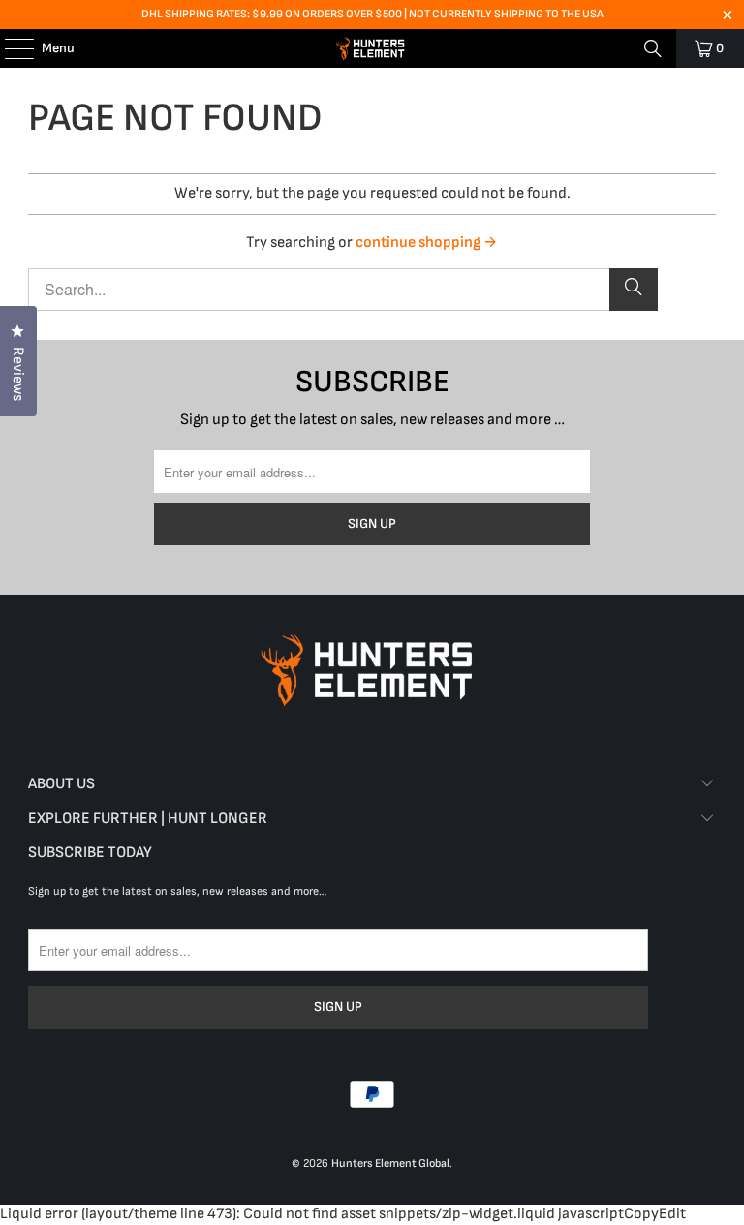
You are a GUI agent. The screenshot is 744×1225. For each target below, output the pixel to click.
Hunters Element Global (390, 1163)
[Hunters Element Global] (372, 48)
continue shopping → (427, 242)
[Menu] (9, 48)
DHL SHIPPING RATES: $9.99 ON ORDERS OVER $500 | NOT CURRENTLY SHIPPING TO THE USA (372, 14)
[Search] (653, 48)
